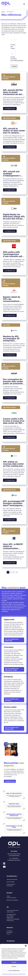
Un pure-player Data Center (13, 910)
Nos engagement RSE (11, 914)
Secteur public (10, 885)
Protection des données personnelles (9, 974)
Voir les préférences (14, 970)
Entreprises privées (11, 884)
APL (8, 907)
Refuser (14, 966)
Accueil (3, 11)
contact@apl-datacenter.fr (14, 860)
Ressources (10, 927)
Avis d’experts (10, 932)
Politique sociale (10, 920)
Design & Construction (11, 897)
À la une (8, 934)
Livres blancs (9, 930)
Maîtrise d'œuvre (10, 118)
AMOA (3, 282)
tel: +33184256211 (14, 858)
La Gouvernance (10, 912)
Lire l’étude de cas (10, 108)
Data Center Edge (10, 881)
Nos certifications (10, 916)
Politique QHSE (10, 917)
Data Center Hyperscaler (12, 879)
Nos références (11, 940)
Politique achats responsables (13, 919)
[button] (26, 945)
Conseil (7, 325)
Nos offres (9, 892)
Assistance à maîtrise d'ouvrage (8, 77)
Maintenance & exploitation (12, 900)
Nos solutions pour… (12, 876)
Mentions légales (21, 974)
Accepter (14, 962)
